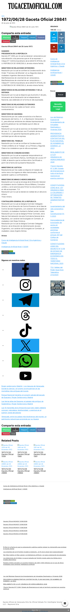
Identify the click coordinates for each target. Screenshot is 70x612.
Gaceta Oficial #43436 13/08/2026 (15, 521)
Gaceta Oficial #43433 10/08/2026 (15, 530)
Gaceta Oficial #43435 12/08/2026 (15, 524)
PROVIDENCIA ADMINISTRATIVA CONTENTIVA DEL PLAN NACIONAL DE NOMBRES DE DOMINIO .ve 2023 (57, 141)
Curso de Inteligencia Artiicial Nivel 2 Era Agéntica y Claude (23, 486)
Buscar (52, 91)
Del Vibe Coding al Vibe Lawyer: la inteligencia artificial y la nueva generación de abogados (34, 555)
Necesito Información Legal (58, 106)
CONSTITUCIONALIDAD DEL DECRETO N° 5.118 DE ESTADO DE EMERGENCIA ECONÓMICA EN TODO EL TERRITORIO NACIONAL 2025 (57, 253)
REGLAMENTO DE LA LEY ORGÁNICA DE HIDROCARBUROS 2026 (57, 157)
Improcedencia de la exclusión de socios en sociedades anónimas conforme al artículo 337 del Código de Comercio (57, 230)
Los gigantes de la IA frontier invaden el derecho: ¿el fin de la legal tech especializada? (33, 552)
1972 (2, 16)
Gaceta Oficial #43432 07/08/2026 (15, 534)
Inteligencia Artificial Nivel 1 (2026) (14, 247)
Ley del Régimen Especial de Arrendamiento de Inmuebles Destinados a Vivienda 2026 (32, 576)
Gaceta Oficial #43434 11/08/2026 (15, 527)
